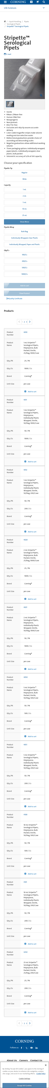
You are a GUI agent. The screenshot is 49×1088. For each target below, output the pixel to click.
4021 (25, 607)
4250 (25, 952)
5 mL (24, 202)
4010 (25, 332)
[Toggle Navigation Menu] (5, 2)
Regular (24, 172)
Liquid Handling (15, 21)
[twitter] (26, 1048)
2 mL (24, 196)
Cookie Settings (24, 1079)
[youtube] (31, 1048)
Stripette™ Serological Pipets (18, 26)
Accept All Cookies (24, 1085)
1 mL (24, 189)
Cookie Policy (40, 1074)
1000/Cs (24, 274)
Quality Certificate (15, 298)
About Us (12, 1060)
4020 (26, 540)
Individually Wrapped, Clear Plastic (24, 238)
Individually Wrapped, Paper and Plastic (24, 244)
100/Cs (24, 255)
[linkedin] (36, 1048)
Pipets (26, 21)
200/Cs (24, 261)
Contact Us (36, 1060)
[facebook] (21, 1048)
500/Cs (24, 267)
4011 (25, 400)
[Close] (45, 1065)
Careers (23, 1060)
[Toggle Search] (44, 2)
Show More (24, 222)
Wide (24, 179)
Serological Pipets (13, 24)
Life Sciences (10, 7)
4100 (25, 814)
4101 (25, 882)
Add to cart (32, 391)
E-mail (8, 54)
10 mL (24, 209)
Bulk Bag (24, 231)
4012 (25, 470)
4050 (26, 677)
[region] (24, 1075)
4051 (25, 745)
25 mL (24, 215)
